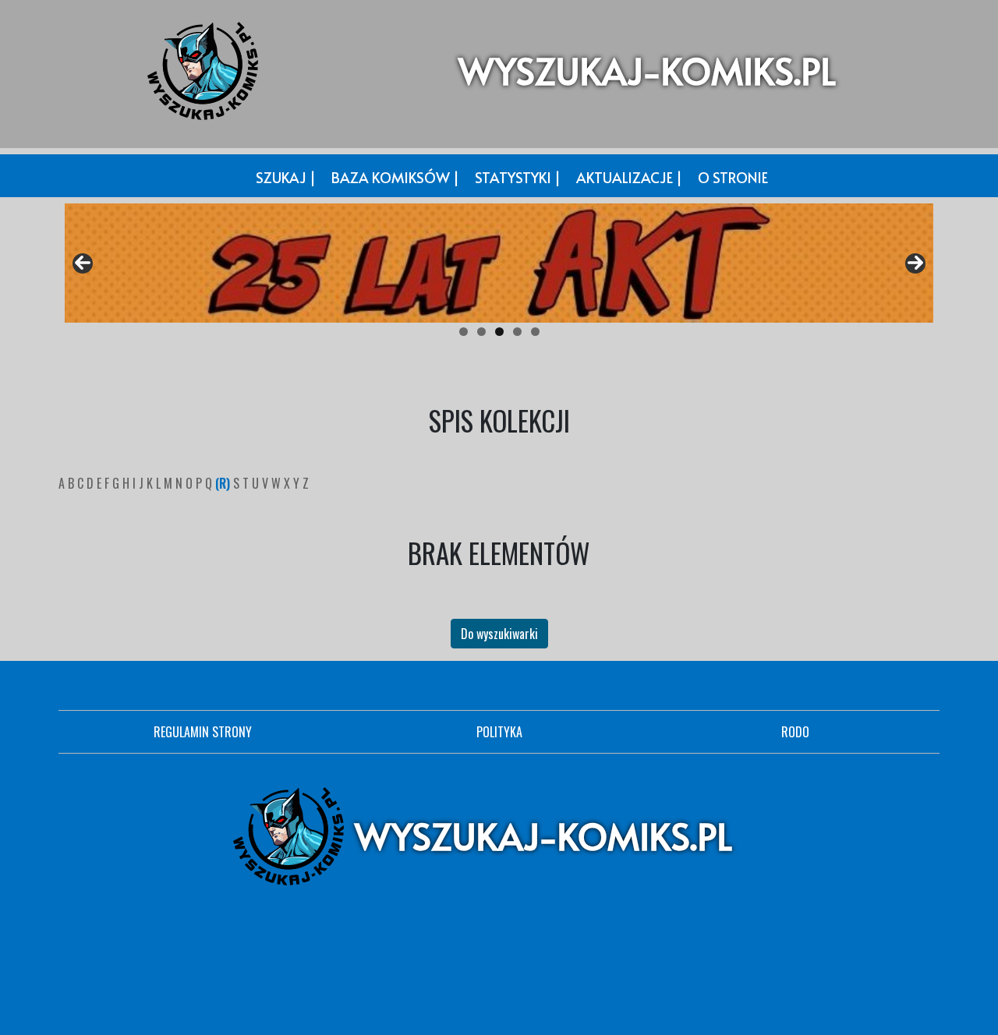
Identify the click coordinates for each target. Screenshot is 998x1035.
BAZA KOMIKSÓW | (395, 177)
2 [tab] (481, 331)
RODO (795, 731)
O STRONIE (733, 177)
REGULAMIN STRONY (203, 731)
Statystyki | (518, 177)
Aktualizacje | (629, 177)
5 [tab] (535, 331)
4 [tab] (517, 331)
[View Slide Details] (499, 263)
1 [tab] (463, 331)
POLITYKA (499, 731)
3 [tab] (499, 331)
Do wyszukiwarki (499, 633)
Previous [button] (83, 263)
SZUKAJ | (286, 177)
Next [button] (915, 263)
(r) (224, 483)
